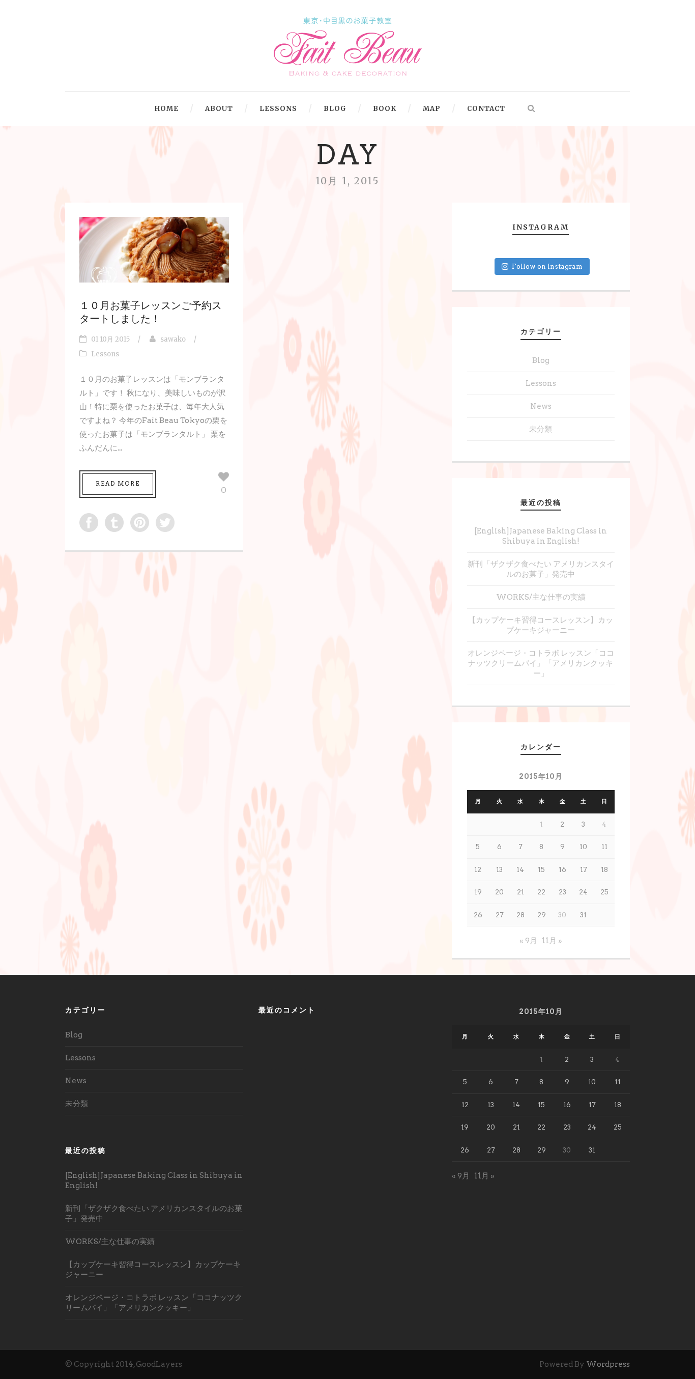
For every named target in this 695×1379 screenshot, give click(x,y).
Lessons (105, 354)
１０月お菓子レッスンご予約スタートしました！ (150, 312)
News (541, 406)
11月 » (552, 940)
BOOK (384, 108)
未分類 (540, 429)
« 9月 (528, 940)
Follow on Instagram (547, 266)
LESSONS (278, 108)
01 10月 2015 (110, 339)
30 (562, 915)
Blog (540, 360)
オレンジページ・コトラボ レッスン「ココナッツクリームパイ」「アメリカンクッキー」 (541, 663)
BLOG (335, 108)
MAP (432, 108)
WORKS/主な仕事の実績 (541, 597)
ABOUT (219, 108)
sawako (173, 339)
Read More (118, 483)
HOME (167, 108)
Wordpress (608, 1364)
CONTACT (486, 108)
